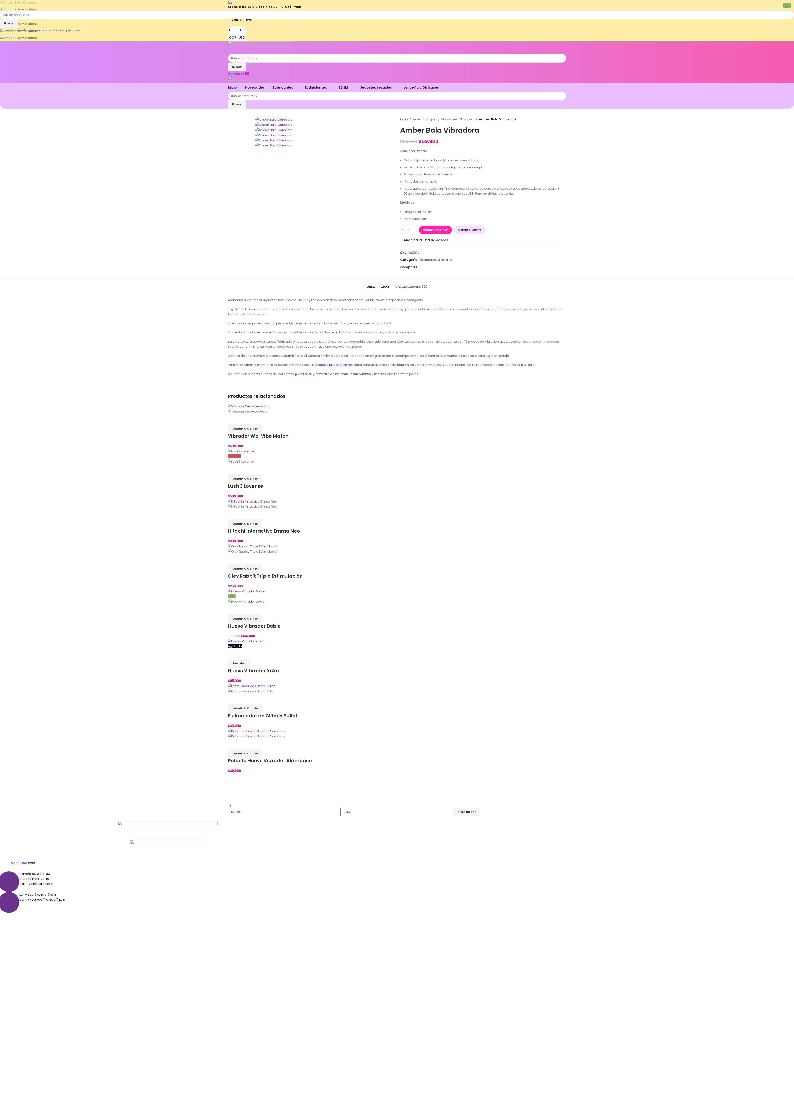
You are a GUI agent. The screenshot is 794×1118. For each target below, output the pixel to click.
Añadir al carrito (435, 230)
